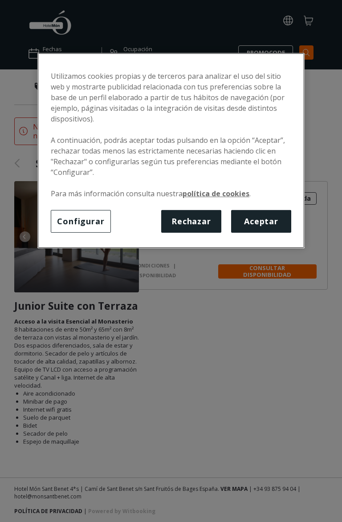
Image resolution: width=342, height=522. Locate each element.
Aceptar (261, 221)
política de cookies (216, 193)
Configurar (81, 221)
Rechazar (191, 221)
